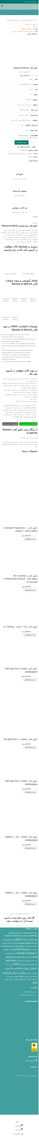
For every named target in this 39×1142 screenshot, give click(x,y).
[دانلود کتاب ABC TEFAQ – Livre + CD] (23, 606)
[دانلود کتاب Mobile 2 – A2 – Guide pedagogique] (20, 812)
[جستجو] (8, 12)
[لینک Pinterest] (7, 1)
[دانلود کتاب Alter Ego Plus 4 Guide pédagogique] (25, 649)
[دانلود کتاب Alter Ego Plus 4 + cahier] (25, 694)
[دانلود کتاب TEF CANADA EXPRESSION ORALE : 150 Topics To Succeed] (23, 555)
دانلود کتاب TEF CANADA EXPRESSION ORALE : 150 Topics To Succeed (20, 579)
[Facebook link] (17, 1)
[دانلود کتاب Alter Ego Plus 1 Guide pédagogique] (25, 762)
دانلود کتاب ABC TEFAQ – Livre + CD (20, 627)
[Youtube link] (10, 1)
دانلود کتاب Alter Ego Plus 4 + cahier (20, 739)
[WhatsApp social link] (5, 1)
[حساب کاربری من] (6, 7)
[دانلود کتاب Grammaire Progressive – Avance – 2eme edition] (23, 470)
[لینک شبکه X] (15, 1)
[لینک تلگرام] (3, 1)
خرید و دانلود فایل (21, 142)
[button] (30, 539)
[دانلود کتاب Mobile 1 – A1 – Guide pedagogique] (20, 868)
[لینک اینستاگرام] (12, 1)
